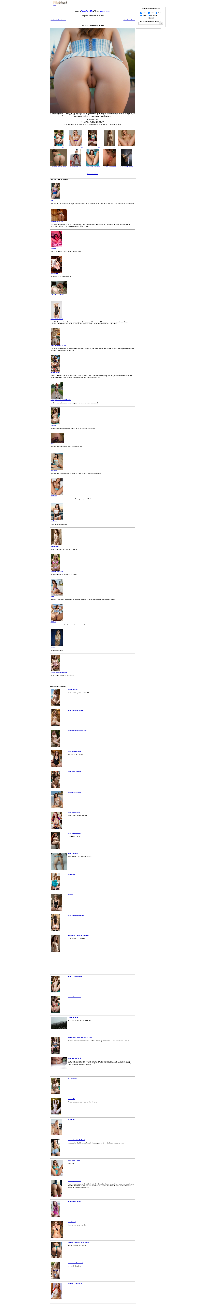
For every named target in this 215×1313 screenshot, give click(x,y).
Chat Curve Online (129, 20)
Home (54, 5)
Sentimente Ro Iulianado (58, 20)
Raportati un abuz (92, 174)
